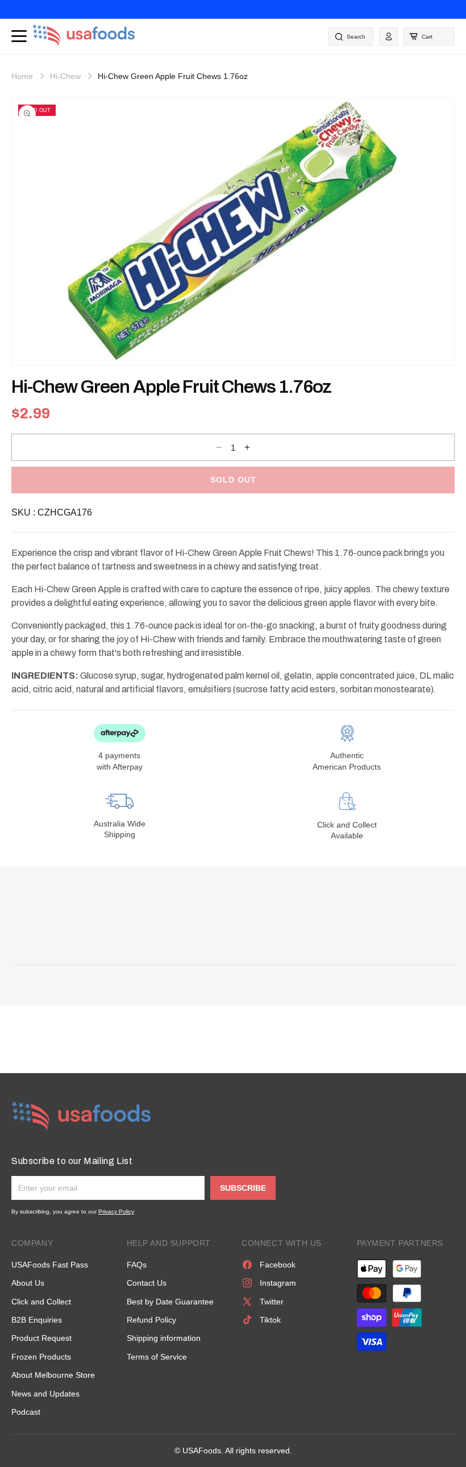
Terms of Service (157, 1356)
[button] (429, 36)
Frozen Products (41, 1356)
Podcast (25, 1411)
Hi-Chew (65, 76)
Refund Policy (151, 1319)
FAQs (137, 1264)
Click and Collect (41, 1301)
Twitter (272, 1301)
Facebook (278, 1264)
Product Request (41, 1338)
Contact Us (147, 1282)
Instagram (278, 1282)
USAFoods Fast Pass (49, 1264)
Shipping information (164, 1338)
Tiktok (270, 1319)
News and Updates (45, 1393)
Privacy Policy (116, 1211)
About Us (27, 1282)
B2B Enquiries (36, 1319)
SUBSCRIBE (243, 1187)
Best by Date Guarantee (170, 1301)
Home (22, 76)
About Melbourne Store (53, 1374)
